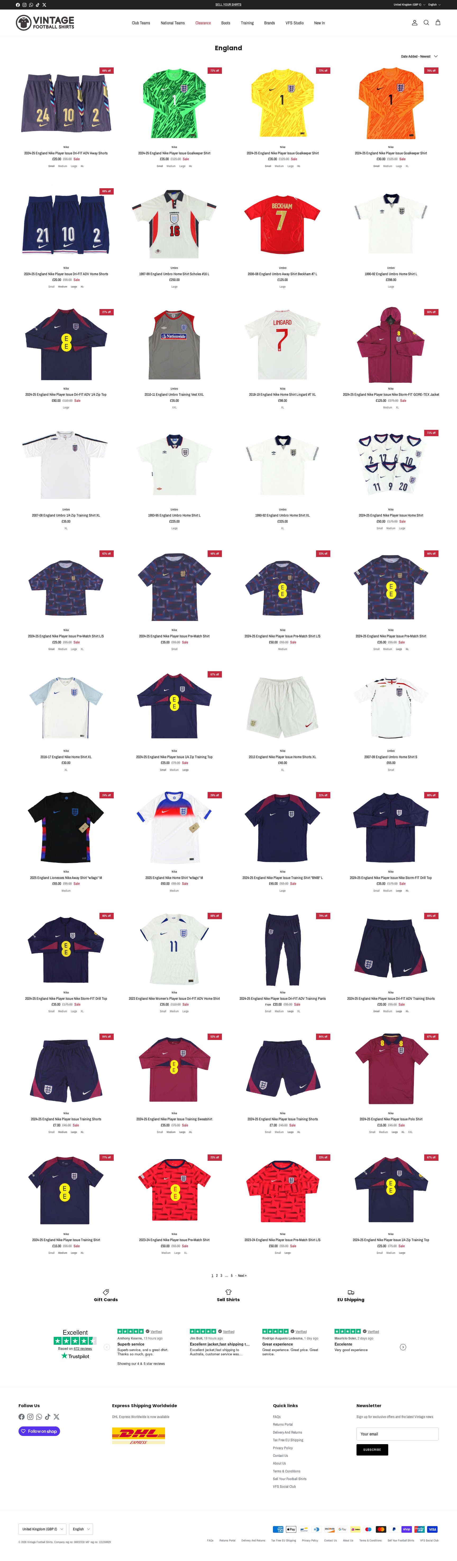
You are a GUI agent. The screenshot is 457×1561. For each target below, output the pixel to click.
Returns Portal (283, 1424)
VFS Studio (295, 23)
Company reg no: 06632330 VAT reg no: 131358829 (82, 1542)
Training (247, 23)
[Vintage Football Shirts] (45, 23)
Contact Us (280, 1455)
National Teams (173, 23)
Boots (225, 23)
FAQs (277, 1416)
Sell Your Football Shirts (290, 1478)
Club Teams (141, 23)
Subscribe (372, 1450)
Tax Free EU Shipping (288, 1440)
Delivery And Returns (287, 1432)
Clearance (203, 23)
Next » (242, 1275)
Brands (269, 23)
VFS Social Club (284, 1486)
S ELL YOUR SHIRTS (228, 4)
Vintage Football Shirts (40, 1542)
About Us (279, 1463)
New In (319, 23)
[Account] (413, 23)
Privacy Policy (283, 1447)
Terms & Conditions (286, 1471)
